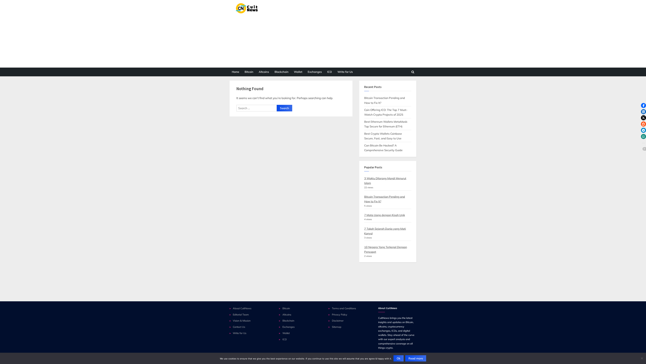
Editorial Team (241, 314)
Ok (398, 358)
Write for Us (345, 71)
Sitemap (336, 326)
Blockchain (282, 71)
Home (235, 71)
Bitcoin (249, 71)
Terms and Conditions (344, 308)
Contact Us (239, 326)
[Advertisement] (323, 38)
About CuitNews (242, 308)
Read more (415, 358)
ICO (329, 71)
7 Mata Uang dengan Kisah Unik (384, 215)
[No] (641, 358)
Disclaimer (338, 320)
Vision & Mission (241, 320)
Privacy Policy (339, 314)
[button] (643, 105)
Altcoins (264, 71)
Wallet (298, 71)
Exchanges (315, 71)
